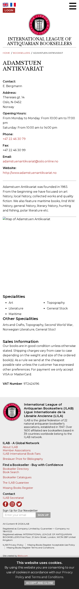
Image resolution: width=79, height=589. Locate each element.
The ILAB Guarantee (16, 482)
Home (6, 52)
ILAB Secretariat (13, 498)
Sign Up (43, 515)
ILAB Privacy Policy (13, 544)
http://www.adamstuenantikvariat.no (30, 173)
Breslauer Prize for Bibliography (23, 459)
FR (13, 5)
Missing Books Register (18, 488)
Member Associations (16, 450)
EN (5, 5)
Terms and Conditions (47, 577)
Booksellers (21, 52)
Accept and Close (39, 583)
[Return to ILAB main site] (39, 25)
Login (9, 10)
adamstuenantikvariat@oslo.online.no (30, 161)
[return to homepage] (13, 412)
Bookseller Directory (16, 469)
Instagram (12, 504)
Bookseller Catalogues (17, 477)
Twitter (19, 504)
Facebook (5, 504)
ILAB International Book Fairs (21, 453)
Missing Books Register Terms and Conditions (30, 547)
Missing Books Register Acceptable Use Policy (51, 544)
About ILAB (10, 447)
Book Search (11, 472)
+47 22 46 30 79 (14, 139)
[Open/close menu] (72, 6)
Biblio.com (23, 556)
